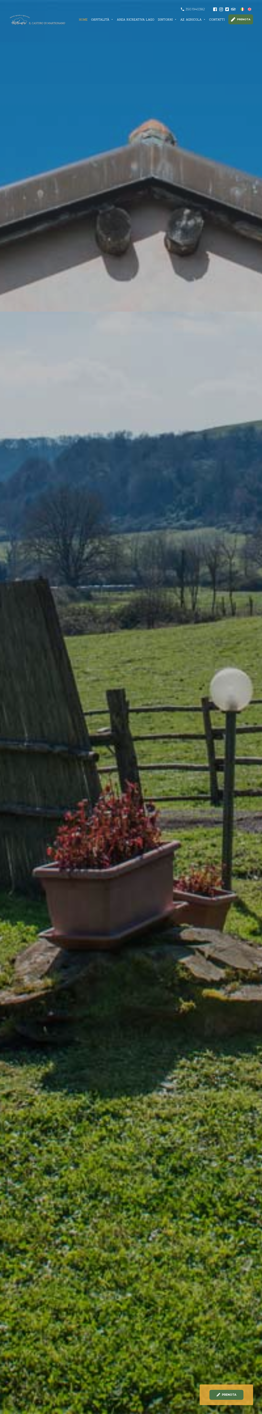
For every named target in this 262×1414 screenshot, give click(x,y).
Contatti (217, 19)
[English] (249, 9)
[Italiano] (242, 9)
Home (83, 19)
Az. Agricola (191, 19)
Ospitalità (100, 19)
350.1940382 (195, 9)
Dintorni (165, 19)
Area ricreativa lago (135, 19)
